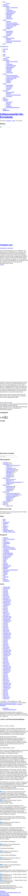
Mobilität (8, 28)
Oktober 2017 (6, 602)
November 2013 (7, 668)
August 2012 (6, 689)
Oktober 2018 (6, 587)
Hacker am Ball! (10, 38)
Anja (11, 402)
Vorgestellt (8, 16)
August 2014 (6, 655)
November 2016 (7, 617)
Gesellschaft (6, 6)
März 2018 (5, 595)
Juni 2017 (5, 608)
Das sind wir (6, 522)
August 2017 (6, 605)
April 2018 (5, 594)
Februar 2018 (6, 596)
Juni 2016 (5, 624)
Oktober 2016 (6, 619)
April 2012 (5, 694)
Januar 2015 (6, 648)
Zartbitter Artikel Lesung (9, 531)
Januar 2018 (6, 598)
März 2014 (5, 662)
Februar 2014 (6, 663)
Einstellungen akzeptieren (6, 892)
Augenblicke (9, 10)
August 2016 (6, 622)
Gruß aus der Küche (11, 25)
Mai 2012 (5, 693)
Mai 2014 (5, 659)
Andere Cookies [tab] (4, 867)
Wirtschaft (8, 17)
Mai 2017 (5, 609)
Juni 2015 (5, 641)
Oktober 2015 (6, 636)
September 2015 (7, 637)
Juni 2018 (5, 591)
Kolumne (5, 36)
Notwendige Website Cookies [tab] (7, 747)
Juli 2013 (5, 673)
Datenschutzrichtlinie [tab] (5, 883)
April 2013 (5, 677)
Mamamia (8, 39)
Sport (4, 43)
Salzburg (5, 4)
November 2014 (7, 651)
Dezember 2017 (7, 599)
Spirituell (8, 21)
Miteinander (9, 14)
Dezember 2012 (7, 683)
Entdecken (5, 523)
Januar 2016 (6, 631)
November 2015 (7, 634)
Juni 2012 (5, 691)
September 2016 (7, 620)
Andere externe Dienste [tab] (6, 825)
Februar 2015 (6, 647)
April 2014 (5, 661)
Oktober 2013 (6, 669)
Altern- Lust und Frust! (12, 7)
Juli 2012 (5, 690)
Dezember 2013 (7, 666)
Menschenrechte (10, 13)
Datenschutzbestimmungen (9, 709)
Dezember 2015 (7, 633)
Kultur (4, 29)
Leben (4, 20)
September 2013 (7, 670)
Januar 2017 (6, 615)
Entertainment (9, 31)
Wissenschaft (9, 18)
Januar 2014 (6, 665)
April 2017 (5, 610)
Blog (4, 519)
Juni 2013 (5, 675)
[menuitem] (15, 2)
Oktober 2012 (6, 686)
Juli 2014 (5, 656)
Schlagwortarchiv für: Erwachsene (12, 115)
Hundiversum (9, 27)
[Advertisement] (14, 437)
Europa (8, 3)
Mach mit (5, 529)
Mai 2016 (5, 626)
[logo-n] (4, 46)
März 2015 (5, 645)
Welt (4, 2)
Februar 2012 (6, 697)
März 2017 (5, 612)
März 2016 (5, 629)
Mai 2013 (5, 676)
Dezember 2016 (7, 616)
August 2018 (6, 588)
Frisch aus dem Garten (11, 22)
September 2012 (7, 687)
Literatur (8, 35)
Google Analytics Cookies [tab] (6, 803)
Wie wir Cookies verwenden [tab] (7, 726)
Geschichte (9, 34)
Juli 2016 (5, 623)
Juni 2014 (5, 658)
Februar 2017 (6, 613)
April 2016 (5, 627)
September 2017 (7, 603)
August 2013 (6, 672)
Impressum (5, 526)
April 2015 (5, 644)
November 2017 (7, 601)
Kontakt (5, 527)
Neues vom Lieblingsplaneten (13, 41)
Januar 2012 (6, 698)
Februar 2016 (6, 630)
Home (4, 524)
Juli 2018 (5, 589)
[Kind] (5, 127)
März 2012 (5, 695)
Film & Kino (9, 32)
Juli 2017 (5, 606)
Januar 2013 (6, 682)
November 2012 (7, 684)
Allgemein (5, 462)
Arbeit (7, 9)
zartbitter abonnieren (8, 530)
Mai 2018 (5, 592)
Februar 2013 (6, 680)
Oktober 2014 (6, 652)
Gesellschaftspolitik (11, 11)
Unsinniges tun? (6, 245)
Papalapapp (9, 42)
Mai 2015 (5, 642)
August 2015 (6, 638)
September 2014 (7, 654)
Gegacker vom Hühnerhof (12, 24)
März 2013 (5, 679)
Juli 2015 (5, 640)
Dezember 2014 (7, 649)
